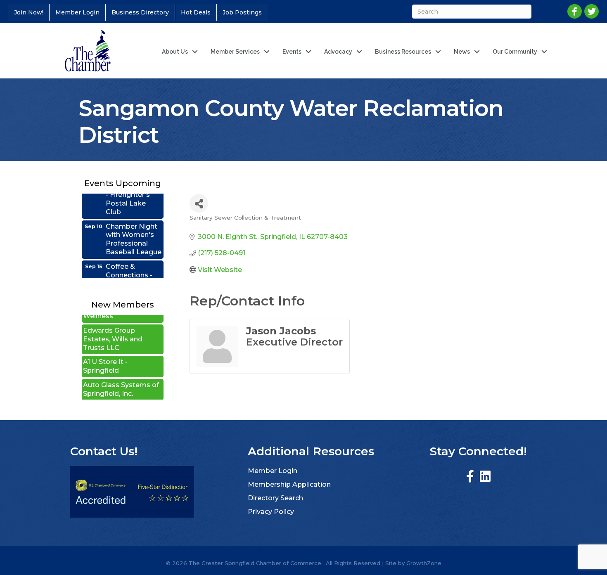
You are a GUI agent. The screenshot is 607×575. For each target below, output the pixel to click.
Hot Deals (196, 12)
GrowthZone (423, 563)
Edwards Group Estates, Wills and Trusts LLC (112, 330)
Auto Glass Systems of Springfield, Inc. (121, 380)
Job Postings (242, 12)
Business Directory (140, 12)
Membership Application (289, 484)
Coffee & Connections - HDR (129, 266)
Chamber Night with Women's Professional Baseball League (133, 230)
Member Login (77, 12)
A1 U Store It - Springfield (105, 357)
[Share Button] (199, 203)
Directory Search (275, 498)
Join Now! (28, 12)
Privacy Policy (271, 512)
